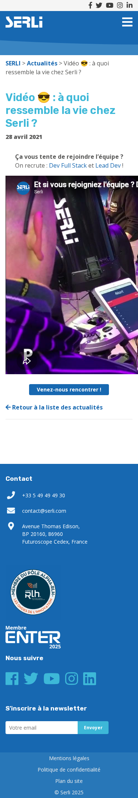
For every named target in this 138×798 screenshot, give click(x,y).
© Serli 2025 (69, 792)
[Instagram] (120, 5)
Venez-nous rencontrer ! (69, 389)
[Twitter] (99, 5)
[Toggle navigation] (127, 22)
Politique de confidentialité (69, 769)
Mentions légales (69, 758)
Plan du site (69, 780)
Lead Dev (108, 165)
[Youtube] (109, 5)
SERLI (24, 22)
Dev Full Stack (68, 165)
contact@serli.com (44, 510)
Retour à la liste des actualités (57, 407)
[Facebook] (90, 5)
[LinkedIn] (129, 5)
